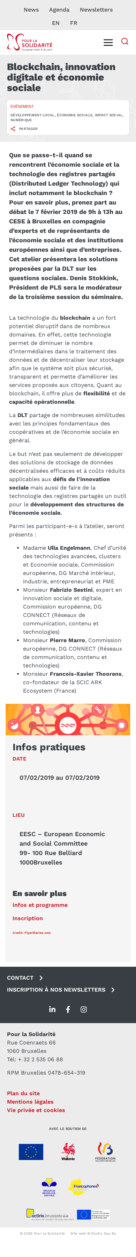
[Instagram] (84, 1009)
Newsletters (96, 9)
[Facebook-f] (68, 1009)
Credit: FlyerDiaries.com (32, 933)
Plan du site (23, 1093)
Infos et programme (40, 905)
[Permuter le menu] (108, 42)
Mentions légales (30, 1101)
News (31, 9)
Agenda (59, 9)
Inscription (28, 918)
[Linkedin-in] (52, 1009)
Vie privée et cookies (36, 1110)
